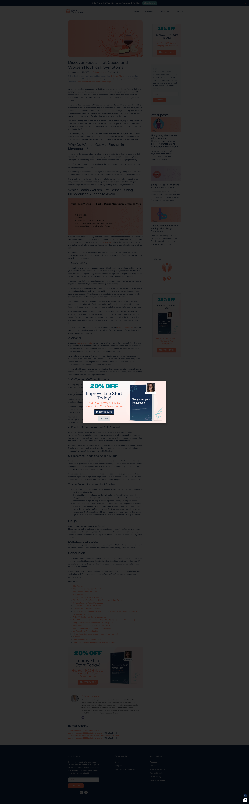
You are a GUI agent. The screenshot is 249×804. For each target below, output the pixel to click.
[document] (124, 402)
